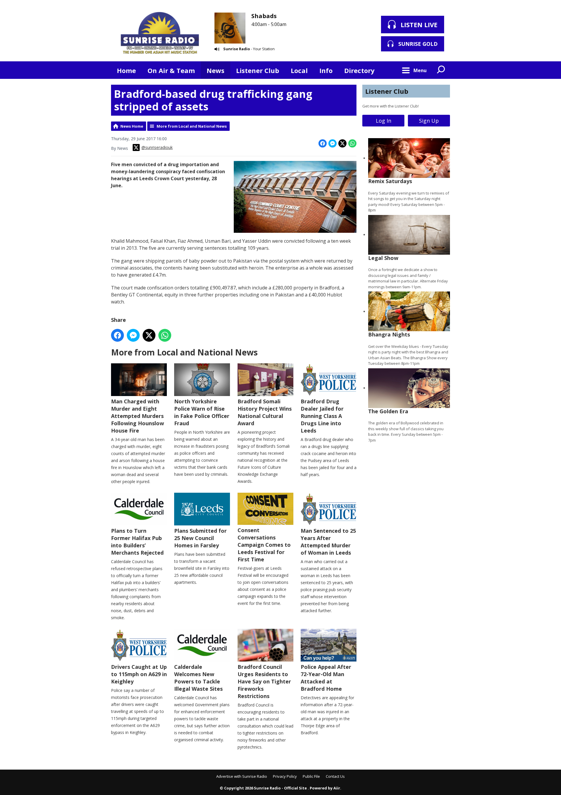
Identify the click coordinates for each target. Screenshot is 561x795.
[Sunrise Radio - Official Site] (160, 33)
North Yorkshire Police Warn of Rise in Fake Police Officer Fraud (201, 412)
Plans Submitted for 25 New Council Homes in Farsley (200, 538)
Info (326, 70)
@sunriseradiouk (157, 147)
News (215, 70)
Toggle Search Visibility (441, 70)
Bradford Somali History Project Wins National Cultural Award (265, 412)
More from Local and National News (192, 126)
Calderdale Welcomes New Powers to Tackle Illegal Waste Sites (198, 677)
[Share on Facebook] (322, 143)
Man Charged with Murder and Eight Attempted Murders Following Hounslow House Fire (137, 416)
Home (126, 70)
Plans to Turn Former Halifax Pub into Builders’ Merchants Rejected (137, 541)
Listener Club (257, 70)
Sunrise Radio (236, 48)
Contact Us (335, 776)
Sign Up (429, 120)
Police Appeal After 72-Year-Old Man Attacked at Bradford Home (326, 677)
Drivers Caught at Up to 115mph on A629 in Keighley (139, 674)
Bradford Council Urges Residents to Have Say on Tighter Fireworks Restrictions (264, 681)
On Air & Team (171, 70)
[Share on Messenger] (332, 143)
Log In (383, 120)
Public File (311, 776)
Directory (359, 70)
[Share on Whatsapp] (352, 143)
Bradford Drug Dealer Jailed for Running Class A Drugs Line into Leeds (322, 416)
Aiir (336, 788)
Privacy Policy (285, 776)
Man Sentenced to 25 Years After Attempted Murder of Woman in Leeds (328, 541)
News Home (131, 126)
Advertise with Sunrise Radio (241, 776)
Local (299, 70)
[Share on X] (342, 143)
